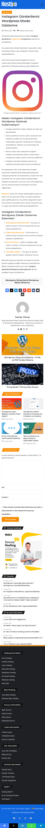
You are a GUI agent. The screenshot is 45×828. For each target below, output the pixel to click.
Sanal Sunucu (7, 713)
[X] (11, 290)
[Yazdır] (22, 294)
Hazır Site (5, 683)
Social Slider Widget (13, 252)
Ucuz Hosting (7, 658)
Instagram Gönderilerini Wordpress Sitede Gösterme (23, 281)
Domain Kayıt (7, 769)
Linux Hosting (7, 665)
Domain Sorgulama (9, 780)
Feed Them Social (12, 242)
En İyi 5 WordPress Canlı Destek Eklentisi (11, 437)
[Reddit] (29, 290)
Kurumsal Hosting (8, 676)
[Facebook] (7, 290)
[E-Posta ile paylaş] (38, 290)
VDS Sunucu (6, 717)
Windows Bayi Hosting (10, 698)
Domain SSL (6, 758)
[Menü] (42, 5)
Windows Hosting (8, 680)
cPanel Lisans (7, 732)
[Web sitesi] (18, 329)
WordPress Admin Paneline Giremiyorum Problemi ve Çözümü (32, 414)
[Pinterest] (24, 290)
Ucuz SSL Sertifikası (9, 751)
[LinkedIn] (16, 290)
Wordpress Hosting (9, 672)
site (20, 39)
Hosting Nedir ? (7, 792)
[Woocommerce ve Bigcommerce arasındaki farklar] (33, 428)
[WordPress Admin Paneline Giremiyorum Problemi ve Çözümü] (33, 404)
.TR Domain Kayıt (8, 777)
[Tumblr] (20, 290)
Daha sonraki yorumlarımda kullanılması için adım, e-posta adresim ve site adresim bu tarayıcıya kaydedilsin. (22, 510)
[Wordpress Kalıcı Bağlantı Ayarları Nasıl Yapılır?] (12, 404)
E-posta (5, 497)
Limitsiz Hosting (7, 662)
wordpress (15, 39)
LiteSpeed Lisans (8, 736)
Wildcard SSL (7, 754)
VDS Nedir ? (6, 799)
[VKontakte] (33, 290)
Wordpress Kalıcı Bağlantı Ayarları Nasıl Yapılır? (11, 414)
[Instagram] (26, 329)
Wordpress (7, 12)
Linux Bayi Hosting (8, 695)
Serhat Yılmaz (22, 317)
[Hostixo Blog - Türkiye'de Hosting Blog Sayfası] (9, 4)
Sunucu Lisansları (8, 739)
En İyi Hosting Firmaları (10, 795)
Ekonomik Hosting (8, 669)
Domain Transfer (8, 773)
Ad (3, 487)
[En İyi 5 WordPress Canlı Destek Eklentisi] (12, 428)
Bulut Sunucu (7, 710)
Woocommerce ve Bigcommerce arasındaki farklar (31, 438)
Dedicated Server (8, 721)
